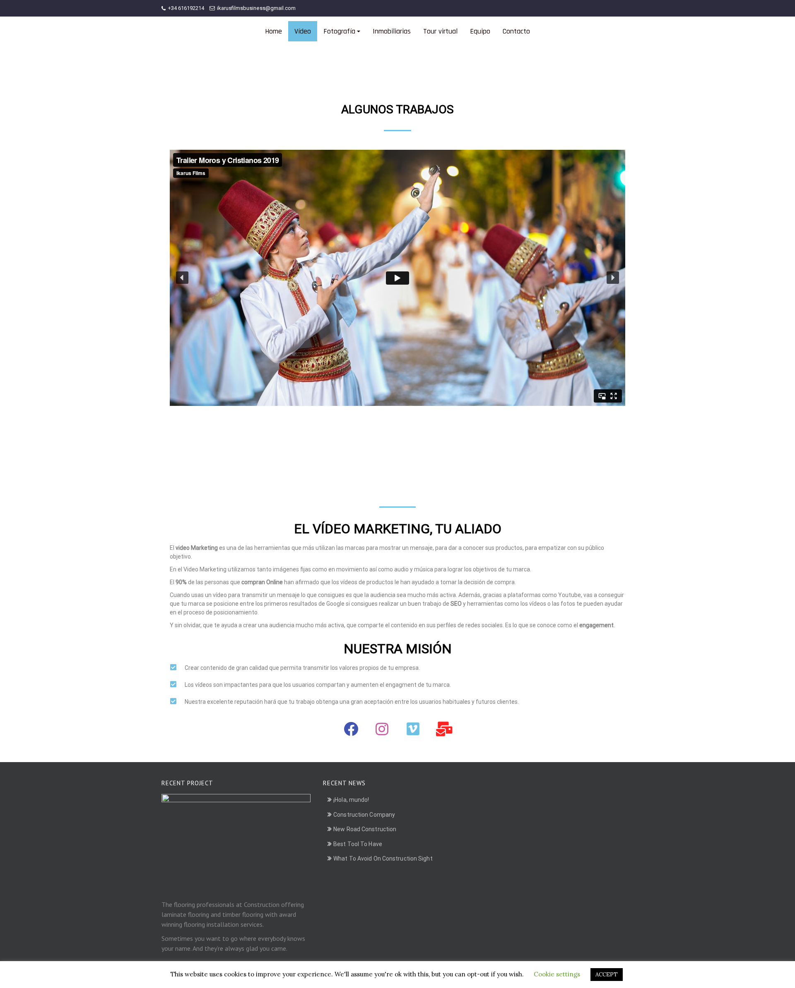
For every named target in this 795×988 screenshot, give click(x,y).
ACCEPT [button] (606, 974)
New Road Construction (364, 829)
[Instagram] (382, 729)
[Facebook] (351, 729)
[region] (397, 317)
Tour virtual (440, 31)
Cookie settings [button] (557, 974)
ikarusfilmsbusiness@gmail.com (256, 8)
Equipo (480, 31)
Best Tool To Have (357, 844)
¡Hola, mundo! (351, 799)
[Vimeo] (413, 729)
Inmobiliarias (392, 31)
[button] (182, 277)
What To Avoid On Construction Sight (383, 858)
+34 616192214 (186, 8)
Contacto (516, 31)
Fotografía (339, 31)
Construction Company (364, 814)
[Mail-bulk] (444, 729)
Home (273, 31)
